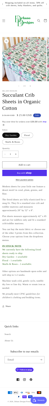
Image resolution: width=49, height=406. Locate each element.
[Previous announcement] (2, 4)
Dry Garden (11, 135)
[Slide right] (30, 86)
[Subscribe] (41, 359)
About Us (9, 340)
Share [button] (8, 306)
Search (8, 334)
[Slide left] (18, 86)
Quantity (6, 148)
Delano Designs (20, 401)
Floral (27, 135)
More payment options (24, 180)
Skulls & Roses (12, 142)
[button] (3, 20)
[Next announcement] (46, 4)
